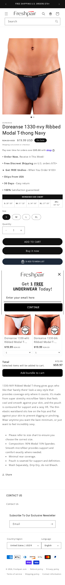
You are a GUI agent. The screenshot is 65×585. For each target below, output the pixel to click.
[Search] (56, 21)
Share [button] (9, 474)
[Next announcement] (59, 4)
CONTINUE (33, 307)
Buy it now (32, 250)
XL (36, 216)
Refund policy (36, 569)
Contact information (51, 574)
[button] (6, 13)
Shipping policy (32, 574)
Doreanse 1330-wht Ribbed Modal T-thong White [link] (16, 340)
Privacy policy (52, 569)
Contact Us (12, 503)
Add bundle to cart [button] (32, 373)
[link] (17, 318)
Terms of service (14, 574)
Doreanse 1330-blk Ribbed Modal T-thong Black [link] (46, 340)
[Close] (59, 274)
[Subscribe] (51, 524)
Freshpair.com (20, 569)
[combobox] (32, 21)
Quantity (6, 224)
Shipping (6, 144)
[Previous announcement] (5, 4)
